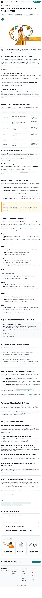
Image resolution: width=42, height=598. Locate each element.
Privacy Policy (34, 575)
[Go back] (9, 2)
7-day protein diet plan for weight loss (10, 158)
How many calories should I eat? (15, 570)
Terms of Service (35, 577)
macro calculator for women (29, 394)
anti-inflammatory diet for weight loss (24, 388)
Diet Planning (17, 5)
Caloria (17, 411)
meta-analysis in (7, 166)
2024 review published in (17, 62)
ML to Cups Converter (25, 575)
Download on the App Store (8, 494)
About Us (33, 579)
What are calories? (15, 571)
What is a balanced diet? (16, 574)
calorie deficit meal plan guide (26, 224)
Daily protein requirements (14, 573)
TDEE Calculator (25, 573)
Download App (37, 1)
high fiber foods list (24, 171)
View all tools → (24, 580)
